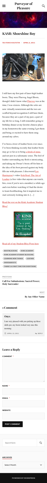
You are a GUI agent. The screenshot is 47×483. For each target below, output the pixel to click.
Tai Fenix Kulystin (11, 43)
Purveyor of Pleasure (23, 5)
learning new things (13, 258)
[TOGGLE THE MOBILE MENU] (3, 5)
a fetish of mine (33, 151)
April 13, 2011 (13, 333)
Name (6, 386)
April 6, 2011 (29, 43)
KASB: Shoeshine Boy (18, 33)
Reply (40, 333)
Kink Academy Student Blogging (19, 254)
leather (30, 258)
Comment (8, 356)
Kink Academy (27, 251)
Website (6, 410)
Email (6, 398)
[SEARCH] (41, 443)
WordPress (29, 478)
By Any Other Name (35, 296)
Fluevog (31, 101)
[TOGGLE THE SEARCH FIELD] (43, 5)
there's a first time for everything (20, 266)
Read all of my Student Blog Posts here (20, 243)
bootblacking (10, 251)
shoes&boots (10, 262)
